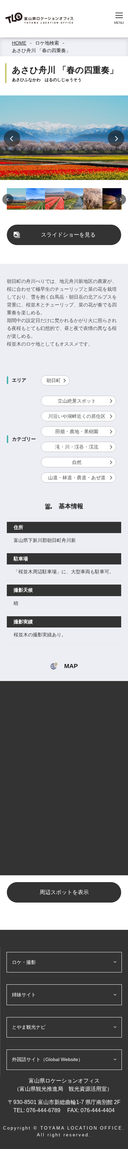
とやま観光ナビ (28, 1027)
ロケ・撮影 (24, 962)
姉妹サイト (24, 994)
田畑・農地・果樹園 (76, 431)
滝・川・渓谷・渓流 (76, 447)
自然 (77, 462)
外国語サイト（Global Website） (47, 1059)
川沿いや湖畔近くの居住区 (76, 416)
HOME (19, 43)
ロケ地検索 (47, 43)
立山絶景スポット (77, 401)
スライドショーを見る (68, 235)
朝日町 (53, 380)
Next (116, 138)
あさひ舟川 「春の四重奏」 (41, 50)
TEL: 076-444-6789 (37, 1110)
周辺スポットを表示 (64, 892)
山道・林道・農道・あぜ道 (76, 477)
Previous (12, 138)
